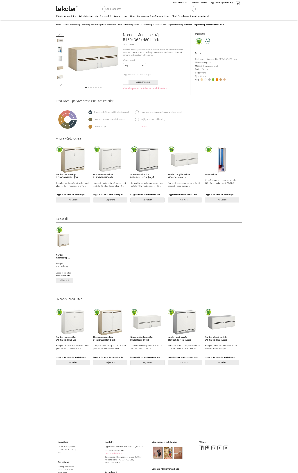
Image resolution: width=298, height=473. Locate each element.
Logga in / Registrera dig (221, 3)
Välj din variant (129, 60)
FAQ (59, 452)
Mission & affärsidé (65, 470)
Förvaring (86, 25)
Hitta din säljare (180, 3)
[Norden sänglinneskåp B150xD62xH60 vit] (184, 160)
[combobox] (149, 9)
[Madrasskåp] (221, 160)
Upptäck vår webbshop (67, 450)
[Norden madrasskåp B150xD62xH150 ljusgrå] (147, 160)
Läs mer (144, 127)
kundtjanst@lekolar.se (113, 453)
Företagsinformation (66, 467)
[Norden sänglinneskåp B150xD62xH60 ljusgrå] (221, 322)
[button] (86, 87)
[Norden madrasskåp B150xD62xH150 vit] (110, 160)
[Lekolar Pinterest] (207, 450)
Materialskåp (147, 25)
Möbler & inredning (71, 25)
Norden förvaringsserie (128, 25)
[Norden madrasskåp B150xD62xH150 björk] (72, 160)
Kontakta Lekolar (199, 3)
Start (58, 25)
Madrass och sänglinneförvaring (169, 25)
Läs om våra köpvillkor (66, 447)
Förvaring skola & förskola (104, 25)
